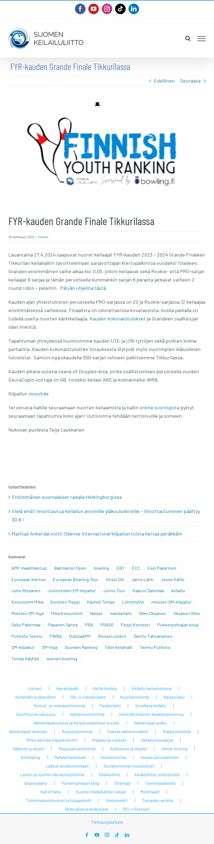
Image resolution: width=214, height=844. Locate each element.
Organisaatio (35, 783)
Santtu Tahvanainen (152, 636)
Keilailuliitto (109, 774)
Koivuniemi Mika (27, 601)
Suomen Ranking (81, 647)
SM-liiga (49, 647)
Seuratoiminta (113, 757)
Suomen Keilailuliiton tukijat (101, 791)
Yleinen (43, 237)
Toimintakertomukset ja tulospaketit (58, 800)
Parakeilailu (110, 705)
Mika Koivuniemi (67, 613)
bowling (101, 568)
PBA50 (106, 624)
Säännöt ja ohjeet (28, 748)
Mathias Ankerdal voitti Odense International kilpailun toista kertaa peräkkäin (97, 534)
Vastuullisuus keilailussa (86, 808)
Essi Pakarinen (161, 568)
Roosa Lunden (112, 636)
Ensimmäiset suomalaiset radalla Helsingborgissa (67, 497)
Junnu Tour (114, 590)
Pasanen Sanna (62, 624)
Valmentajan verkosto (28, 731)
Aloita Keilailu (105, 688)
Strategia (122, 783)
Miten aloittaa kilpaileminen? (52, 740)
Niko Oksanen (152, 613)
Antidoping (30, 757)
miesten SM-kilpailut (171, 601)
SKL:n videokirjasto (88, 696)
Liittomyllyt (133, 601)
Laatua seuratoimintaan (67, 765)
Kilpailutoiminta (177, 731)
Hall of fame (50, 791)
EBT (120, 568)
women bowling (62, 658)
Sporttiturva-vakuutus (35, 714)
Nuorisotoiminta (134, 696)
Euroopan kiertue (28, 579)
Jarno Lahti (142, 579)
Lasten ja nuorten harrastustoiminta (52, 774)
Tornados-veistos (157, 800)
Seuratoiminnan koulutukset (128, 765)
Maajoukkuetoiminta (77, 748)
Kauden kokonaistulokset (118, 318)
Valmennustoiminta (87, 714)
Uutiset (34, 688)
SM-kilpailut (23, 647)
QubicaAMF (80, 636)
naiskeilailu (121, 613)
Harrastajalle (67, 688)
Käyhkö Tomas (101, 601)
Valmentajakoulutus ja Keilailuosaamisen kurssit (76, 722)
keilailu (178, 590)
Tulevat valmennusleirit (127, 731)
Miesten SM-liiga (27, 613)
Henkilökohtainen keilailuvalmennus (151, 714)
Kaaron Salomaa (148, 590)
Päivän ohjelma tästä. (83, 288)
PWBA (56, 636)
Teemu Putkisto (155, 647)
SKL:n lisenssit (136, 808)
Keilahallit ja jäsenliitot (35, 696)
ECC (136, 568)
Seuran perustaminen (159, 757)
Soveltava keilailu (150, 705)
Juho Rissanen (25, 590)
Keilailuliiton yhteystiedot (157, 774)
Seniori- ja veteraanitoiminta (59, 705)
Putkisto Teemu (26, 636)
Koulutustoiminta (77, 731)
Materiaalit (150, 791)
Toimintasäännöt (160, 783)
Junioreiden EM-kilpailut (72, 590)
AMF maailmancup (29, 568)
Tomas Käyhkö (25, 658)
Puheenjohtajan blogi (178, 624)
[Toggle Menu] (201, 38)
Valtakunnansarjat (157, 740)
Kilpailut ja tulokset (109, 740)
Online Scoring (174, 748)
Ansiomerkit (117, 800)
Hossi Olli (115, 579)
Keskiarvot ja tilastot (128, 748)
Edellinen (164, 81)
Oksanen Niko (186, 613)
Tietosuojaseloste (107, 822)
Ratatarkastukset (70, 757)
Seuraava (190, 81)
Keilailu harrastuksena (152, 688)
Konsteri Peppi (65, 601)
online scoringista (159, 407)
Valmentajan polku (150, 722)
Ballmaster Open (70, 568)
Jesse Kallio (172, 579)
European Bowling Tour (76, 579)
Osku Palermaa (25, 624)
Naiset (96, 613)
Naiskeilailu (174, 696)
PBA (89, 624)
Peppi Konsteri (135, 624)
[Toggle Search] (188, 38)
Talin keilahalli (118, 647)
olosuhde (38, 393)
